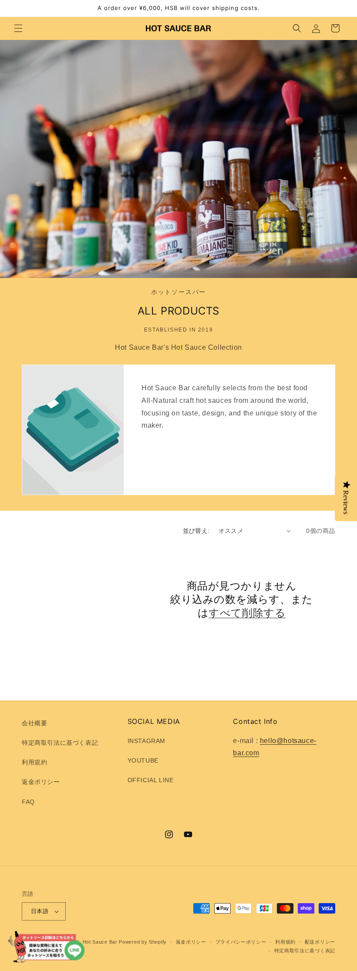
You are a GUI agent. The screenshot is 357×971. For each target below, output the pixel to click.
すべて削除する (247, 612)
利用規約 (34, 762)
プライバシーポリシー (241, 941)
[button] (18, 28)
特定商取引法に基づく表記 (60, 742)
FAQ (28, 801)
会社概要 (34, 723)
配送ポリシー (320, 941)
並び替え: (196, 530)
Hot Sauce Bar (100, 941)
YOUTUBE (143, 760)
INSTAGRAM (146, 740)
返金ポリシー (41, 781)
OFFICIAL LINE (151, 780)
